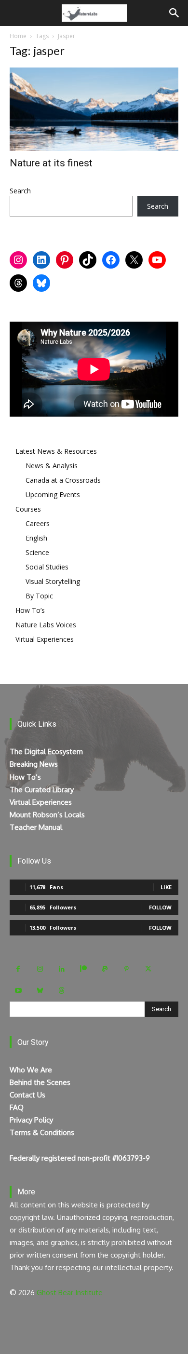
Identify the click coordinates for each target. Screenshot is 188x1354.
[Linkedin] (61, 969)
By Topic (39, 595)
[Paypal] (104, 969)
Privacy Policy (31, 1119)
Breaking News (34, 764)
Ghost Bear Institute (70, 1292)
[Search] (174, 13)
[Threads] (61, 990)
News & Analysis (52, 465)
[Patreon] (83, 969)
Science (37, 552)
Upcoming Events (53, 494)
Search (20, 190)
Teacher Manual (36, 827)
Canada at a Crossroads (63, 480)
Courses (28, 509)
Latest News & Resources (56, 451)
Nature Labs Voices (45, 624)
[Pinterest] (126, 969)
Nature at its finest (51, 163)
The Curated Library (42, 789)
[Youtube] (18, 990)
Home (18, 36)
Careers (38, 523)
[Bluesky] (39, 990)
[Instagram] (39, 969)
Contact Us (27, 1094)
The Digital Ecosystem (46, 751)
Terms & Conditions (42, 1132)
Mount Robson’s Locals (47, 814)
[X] (148, 969)
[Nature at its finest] (94, 109)
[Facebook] (18, 969)
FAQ (17, 1107)
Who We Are (31, 1069)
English (36, 537)
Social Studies (47, 566)
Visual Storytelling (53, 581)
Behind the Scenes (40, 1082)
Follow (160, 907)
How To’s (30, 610)
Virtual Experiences (44, 639)
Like (166, 887)
